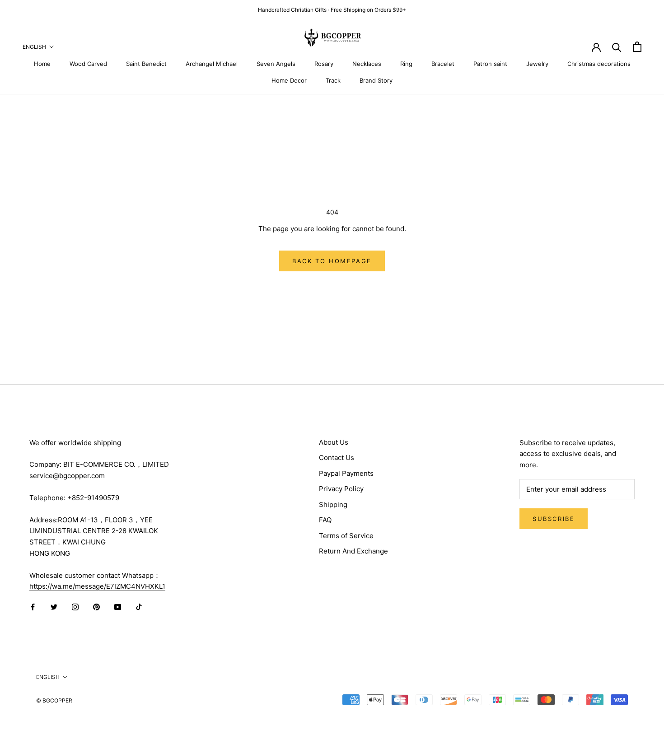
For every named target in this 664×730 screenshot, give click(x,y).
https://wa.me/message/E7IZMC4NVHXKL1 (97, 586)
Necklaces (366, 63)
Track (333, 80)
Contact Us (336, 457)
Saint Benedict (146, 63)
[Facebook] (32, 607)
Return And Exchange (353, 551)
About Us (333, 442)
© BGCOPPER (54, 700)
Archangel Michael (212, 63)
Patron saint (490, 63)
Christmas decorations (599, 63)
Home (42, 63)
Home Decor (289, 80)
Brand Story (376, 80)
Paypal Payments (346, 473)
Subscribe (554, 518)
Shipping (333, 504)
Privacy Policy (341, 488)
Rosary (323, 63)
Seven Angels (276, 63)
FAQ (325, 520)
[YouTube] (117, 607)
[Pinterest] (96, 607)
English (34, 46)
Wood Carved (88, 63)
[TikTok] (139, 607)
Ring (406, 63)
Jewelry (537, 63)
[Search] (617, 46)
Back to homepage (332, 261)
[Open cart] (637, 47)
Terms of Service (346, 535)
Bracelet (442, 63)
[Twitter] (54, 607)
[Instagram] (75, 607)
